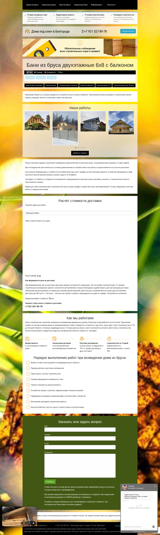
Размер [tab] (39, 72)
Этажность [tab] (51, 72)
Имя (45, 426)
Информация (96, 5)
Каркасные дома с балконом (68, 85)
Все (60, 72)
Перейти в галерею (80, 153)
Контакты (111, 5)
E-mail (46, 443)
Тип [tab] (30, 72)
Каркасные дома (49, 5)
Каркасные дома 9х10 (103, 85)
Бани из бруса (65, 5)
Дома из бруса (32, 5)
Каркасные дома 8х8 (87, 85)
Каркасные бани (81, 5)
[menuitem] (32, 5)
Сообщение (48, 452)
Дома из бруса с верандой (34, 85)
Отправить (50, 482)
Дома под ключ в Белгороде (50, 31)
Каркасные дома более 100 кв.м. (124, 85)
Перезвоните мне (128, 31)
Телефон (47, 435)
